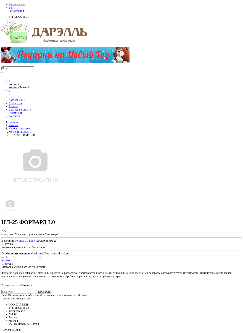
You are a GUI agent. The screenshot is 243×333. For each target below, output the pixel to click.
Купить (5, 260)
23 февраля (15, 103)
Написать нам (17, 4)
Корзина (14, 87)
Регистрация (16, 10)
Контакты (14, 115)
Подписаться (43, 292)
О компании (16, 112)
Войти (12, 7)
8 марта (13, 106)
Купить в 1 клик (25, 240)
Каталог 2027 (17, 99)
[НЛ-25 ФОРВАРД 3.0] (10, 213)
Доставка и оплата (20, 109)
